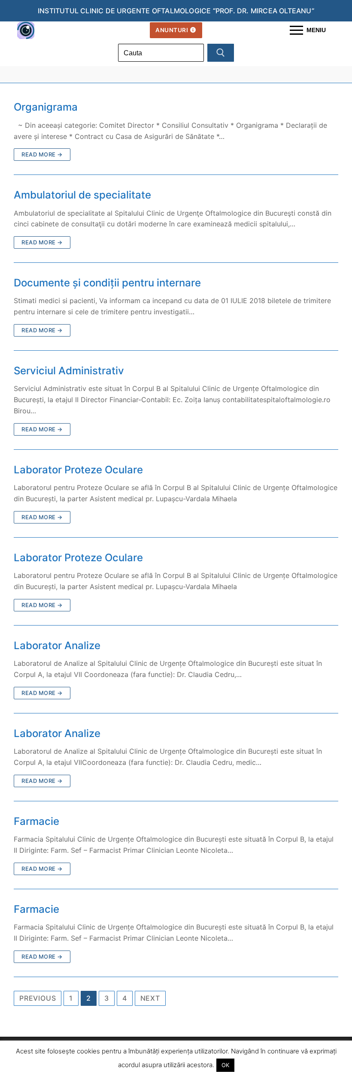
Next (150, 998)
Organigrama (46, 107)
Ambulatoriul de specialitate (82, 195)
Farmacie (36, 821)
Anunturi (171, 30)
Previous (37, 998)
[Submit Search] (220, 53)
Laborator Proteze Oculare (78, 469)
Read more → (42, 154)
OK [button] (225, 1065)
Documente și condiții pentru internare (107, 283)
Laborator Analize (57, 645)
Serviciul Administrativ (69, 370)
